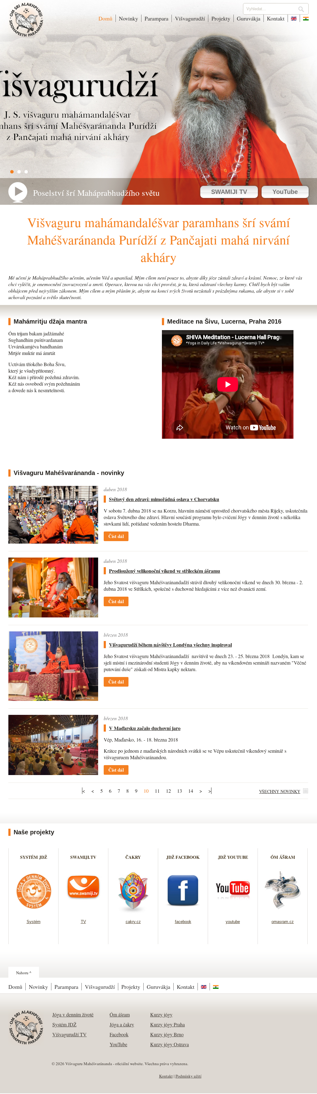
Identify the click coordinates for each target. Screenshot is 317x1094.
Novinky (128, 18)
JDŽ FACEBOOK (183, 857)
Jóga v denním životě (72, 1014)
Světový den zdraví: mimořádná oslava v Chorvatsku (164, 499)
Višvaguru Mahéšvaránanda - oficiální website (26, 24)
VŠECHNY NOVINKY (279, 791)
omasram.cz (282, 921)
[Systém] (33, 911)
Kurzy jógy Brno (167, 1034)
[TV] (83, 911)
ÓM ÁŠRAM (283, 857)
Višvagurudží (190, 18)
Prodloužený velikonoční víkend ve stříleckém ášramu (164, 570)
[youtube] (233, 911)
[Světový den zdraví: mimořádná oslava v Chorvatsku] (53, 541)
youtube (233, 921)
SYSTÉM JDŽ (33, 857)
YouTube (285, 191)
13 (179, 790)
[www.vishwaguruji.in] (304, 18)
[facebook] (183, 911)
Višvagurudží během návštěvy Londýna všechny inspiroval (170, 644)
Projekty (220, 18)
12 (168, 790)
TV (83, 921)
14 (190, 790)
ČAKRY (133, 857)
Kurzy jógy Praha (167, 1024)
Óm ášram (120, 1014)
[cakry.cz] (133, 911)
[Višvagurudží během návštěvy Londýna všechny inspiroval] (53, 699)
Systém (34, 921)
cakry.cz (133, 921)
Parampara (156, 18)
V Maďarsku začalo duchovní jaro (144, 728)
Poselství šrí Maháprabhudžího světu (96, 192)
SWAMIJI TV (229, 191)
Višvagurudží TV (69, 1034)
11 (157, 790)
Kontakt (275, 18)
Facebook (119, 1034)
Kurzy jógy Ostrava (169, 1044)
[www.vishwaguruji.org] (294, 18)
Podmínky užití (189, 1076)
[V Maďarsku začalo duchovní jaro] (53, 773)
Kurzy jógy (161, 1014)
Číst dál (116, 536)
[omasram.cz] (282, 911)
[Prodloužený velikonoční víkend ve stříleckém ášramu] (53, 615)
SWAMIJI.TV (83, 857)
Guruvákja (248, 18)
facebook (183, 921)
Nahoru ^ (23, 972)
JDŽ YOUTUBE (233, 857)
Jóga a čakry (122, 1024)
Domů (105, 18)
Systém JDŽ (64, 1024)
